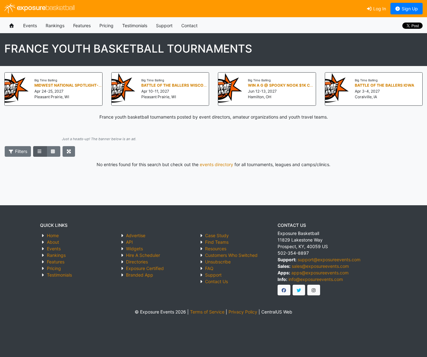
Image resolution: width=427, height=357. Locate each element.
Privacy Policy (243, 311)
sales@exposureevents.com (320, 266)
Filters (20, 151)
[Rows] (40, 151)
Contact (189, 25)
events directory (216, 164)
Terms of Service (207, 311)
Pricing (106, 25)
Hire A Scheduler (143, 255)
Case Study (217, 235)
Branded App (139, 275)
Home (53, 235)
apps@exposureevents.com (320, 272)
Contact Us (216, 281)
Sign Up (409, 8)
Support (164, 25)
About (53, 242)
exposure (45, 8)
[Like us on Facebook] (284, 290)
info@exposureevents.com (316, 279)
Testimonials (134, 25)
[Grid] (53, 151)
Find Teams (217, 242)
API (129, 242)
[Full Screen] (69, 151)
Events (30, 25)
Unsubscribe (218, 261)
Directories (137, 261)
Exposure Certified (145, 268)
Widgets (134, 248)
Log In (379, 8)
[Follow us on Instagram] (313, 290)
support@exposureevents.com (329, 259)
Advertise (135, 235)
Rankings (55, 25)
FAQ (209, 268)
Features (82, 25)
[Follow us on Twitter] (299, 290)
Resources (215, 248)
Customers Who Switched (231, 255)
